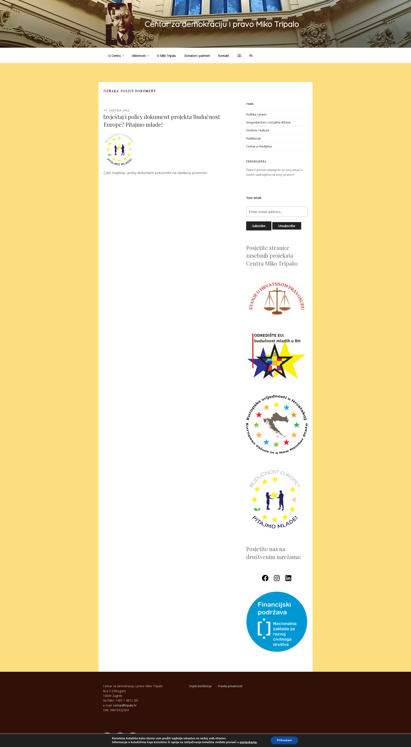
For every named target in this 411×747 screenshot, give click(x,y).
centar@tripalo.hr (125, 705)
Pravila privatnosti (230, 686)
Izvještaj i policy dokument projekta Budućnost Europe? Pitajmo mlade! (161, 120)
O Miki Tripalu (166, 56)
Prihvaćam (284, 740)
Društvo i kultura (257, 130)
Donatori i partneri (197, 56)
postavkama (248, 742)
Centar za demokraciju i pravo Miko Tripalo (222, 24)
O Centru (114, 56)
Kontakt (223, 56)
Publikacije (253, 138)
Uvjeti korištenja (200, 686)
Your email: (254, 198)
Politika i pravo (256, 114)
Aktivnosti (139, 56)
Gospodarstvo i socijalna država (268, 122)
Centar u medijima (259, 146)
